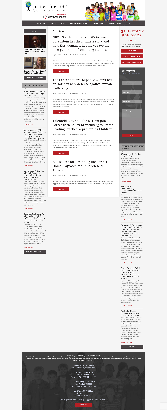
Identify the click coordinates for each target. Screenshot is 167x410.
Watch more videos (34, 78)
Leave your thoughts (79, 55)
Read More (60, 71)
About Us (41, 23)
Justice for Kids (59, 55)
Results (53, 23)
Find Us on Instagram (132, 62)
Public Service (115, 23)
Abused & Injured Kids (79, 23)
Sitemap (91, 360)
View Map (84, 404)
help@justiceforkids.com (133, 46)
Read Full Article (29, 125)
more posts (132, 346)
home (35, 31)
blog (128, 23)
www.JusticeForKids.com (72, 400)
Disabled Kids (98, 23)
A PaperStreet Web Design (80, 360)
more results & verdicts (34, 251)
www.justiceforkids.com (132, 44)
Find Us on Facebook (133, 56)
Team (63, 23)
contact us (131, 50)
